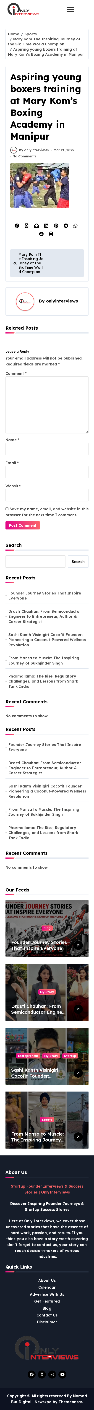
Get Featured (47, 1301)
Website (13, 486)
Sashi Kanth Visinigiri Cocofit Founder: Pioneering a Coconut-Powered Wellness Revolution (47, 639)
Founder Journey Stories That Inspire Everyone (44, 595)
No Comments (25, 156)
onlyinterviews (62, 301)
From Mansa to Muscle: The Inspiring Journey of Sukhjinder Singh (43, 660)
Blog (47, 928)
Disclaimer (47, 1322)
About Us (47, 1280)
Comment (16, 373)
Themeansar (70, 1402)
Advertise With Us (47, 1294)
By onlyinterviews (34, 150)
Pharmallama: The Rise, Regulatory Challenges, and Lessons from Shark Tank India (43, 681)
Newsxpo (43, 1402)
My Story (47, 992)
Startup (70, 1056)
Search (13, 545)
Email (12, 463)
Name (12, 440)
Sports (47, 1119)
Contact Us (47, 1315)
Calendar (47, 1287)
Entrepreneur (28, 1056)
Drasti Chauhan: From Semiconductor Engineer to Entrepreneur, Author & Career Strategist (44, 616)
